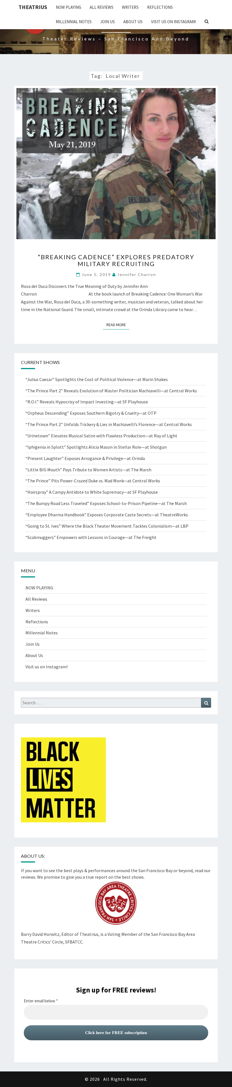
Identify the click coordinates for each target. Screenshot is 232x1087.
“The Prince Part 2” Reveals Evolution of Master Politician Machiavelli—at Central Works (111, 390)
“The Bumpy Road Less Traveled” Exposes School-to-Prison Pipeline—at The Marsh (106, 503)
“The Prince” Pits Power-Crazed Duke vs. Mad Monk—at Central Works (92, 480)
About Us (133, 21)
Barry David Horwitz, (41, 934)
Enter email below (41, 1000)
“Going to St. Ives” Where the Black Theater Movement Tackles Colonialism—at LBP (106, 526)
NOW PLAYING (68, 7)
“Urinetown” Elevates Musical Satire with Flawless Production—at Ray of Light (101, 435)
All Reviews (101, 7)
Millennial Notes (74, 21)
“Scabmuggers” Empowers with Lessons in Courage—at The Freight (90, 537)
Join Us (107, 21)
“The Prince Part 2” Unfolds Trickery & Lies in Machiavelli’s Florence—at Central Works (108, 424)
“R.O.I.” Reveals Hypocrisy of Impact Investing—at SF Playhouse (86, 402)
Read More (117, 324)
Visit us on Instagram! (173, 21)
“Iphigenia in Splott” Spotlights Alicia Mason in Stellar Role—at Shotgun (96, 447)
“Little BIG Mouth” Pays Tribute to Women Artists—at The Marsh (88, 469)
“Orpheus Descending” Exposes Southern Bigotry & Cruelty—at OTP (90, 413)
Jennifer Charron (136, 274)
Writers (130, 7)
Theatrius (32, 6)
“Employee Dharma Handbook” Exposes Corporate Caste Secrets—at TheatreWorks (106, 514)
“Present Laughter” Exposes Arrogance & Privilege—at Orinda (85, 458)
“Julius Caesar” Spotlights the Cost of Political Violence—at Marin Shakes (97, 379)
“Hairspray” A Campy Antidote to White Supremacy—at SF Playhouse (91, 492)
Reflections (160, 7)
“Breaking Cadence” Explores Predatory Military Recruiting (116, 260)
